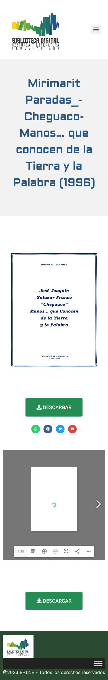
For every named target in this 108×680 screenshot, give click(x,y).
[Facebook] (47, 429)
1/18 (21, 551)
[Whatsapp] (35, 429)
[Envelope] (72, 429)
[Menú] (96, 29)
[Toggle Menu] (98, 663)
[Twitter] (60, 429)
